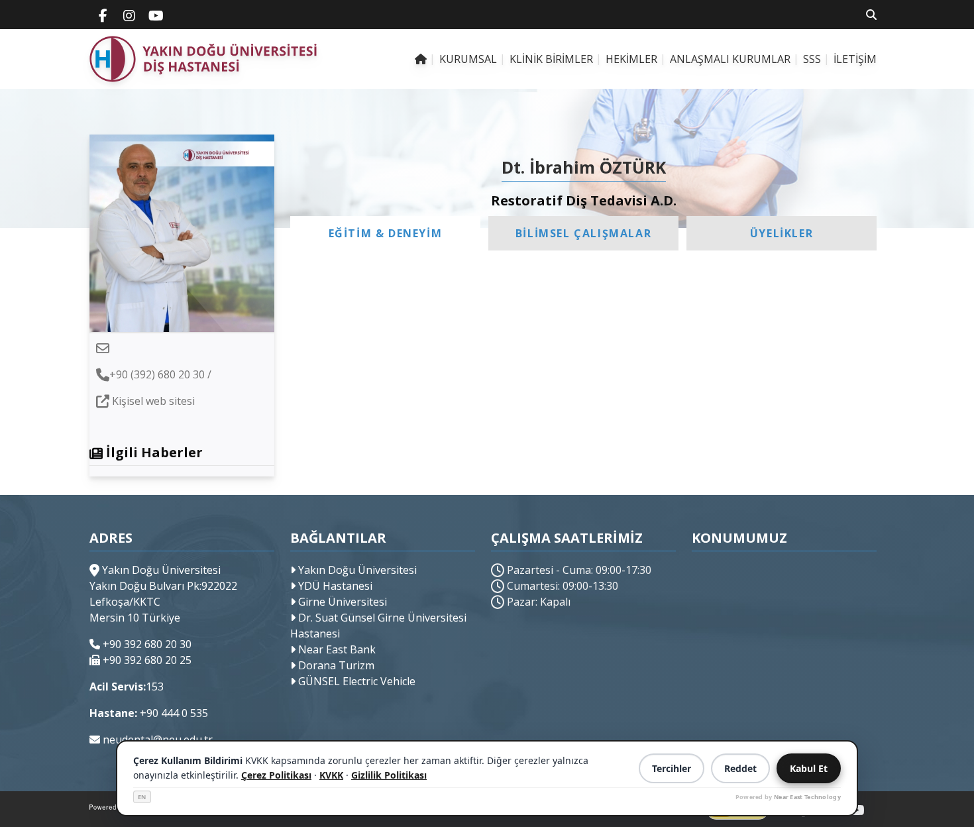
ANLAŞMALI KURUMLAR (730, 59)
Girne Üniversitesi (341, 601)
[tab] (385, 233)
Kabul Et (809, 768)
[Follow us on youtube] (155, 14)
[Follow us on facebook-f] (102, 14)
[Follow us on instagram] (129, 14)
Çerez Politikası (276, 775)
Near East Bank (336, 649)
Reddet (740, 768)
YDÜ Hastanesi (334, 586)
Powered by (788, 797)
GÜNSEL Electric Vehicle (355, 681)
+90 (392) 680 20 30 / (160, 374)
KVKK (331, 775)
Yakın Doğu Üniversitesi (356, 570)
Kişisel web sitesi (153, 401)
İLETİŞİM (855, 59)
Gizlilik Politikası (389, 775)
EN (142, 797)
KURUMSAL (468, 59)
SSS (812, 59)
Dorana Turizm (335, 665)
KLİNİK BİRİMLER (551, 59)
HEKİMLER (631, 59)
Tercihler (671, 768)
